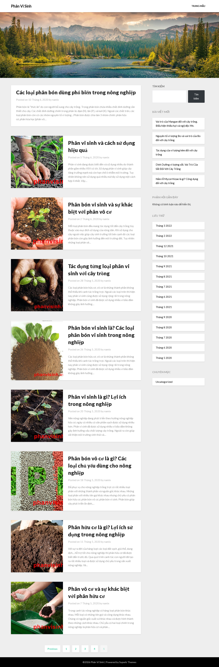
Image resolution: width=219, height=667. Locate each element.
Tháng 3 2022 (164, 225)
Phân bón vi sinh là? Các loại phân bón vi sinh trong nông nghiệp (101, 335)
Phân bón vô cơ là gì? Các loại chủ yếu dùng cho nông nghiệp (99, 465)
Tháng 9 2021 (164, 266)
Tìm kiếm (158, 86)
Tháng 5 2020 (164, 357)
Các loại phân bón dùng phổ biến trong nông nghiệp (76, 92)
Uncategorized (164, 381)
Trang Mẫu (198, 6)
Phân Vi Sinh (21, 6)
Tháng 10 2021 (164, 256)
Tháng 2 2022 (164, 235)
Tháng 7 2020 (164, 337)
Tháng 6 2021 (164, 296)
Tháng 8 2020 (164, 327)
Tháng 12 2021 (164, 246)
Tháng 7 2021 (164, 286)
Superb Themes (127, 662)
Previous (52, 648)
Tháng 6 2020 (164, 347)
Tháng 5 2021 (164, 307)
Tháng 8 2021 (164, 276)
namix (55, 99)
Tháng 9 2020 (164, 317)
